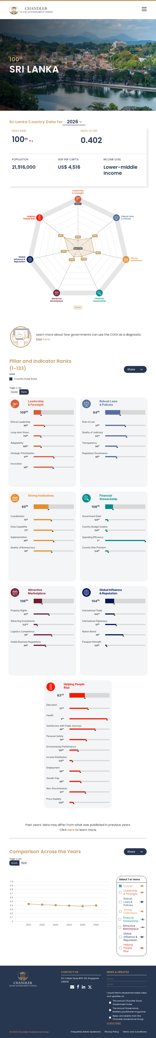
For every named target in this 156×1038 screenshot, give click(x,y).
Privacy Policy (112, 1031)
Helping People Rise (128, 948)
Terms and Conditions (135, 1031)
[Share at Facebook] (78, 987)
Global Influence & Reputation (130, 937)
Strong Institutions (130, 911)
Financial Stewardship (130, 919)
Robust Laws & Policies (128, 902)
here (46, 339)
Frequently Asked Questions (86, 1031)
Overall (127, 886)
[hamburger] (144, 9)
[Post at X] (90, 987)
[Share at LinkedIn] (83, 987)
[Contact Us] (72, 987)
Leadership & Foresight (130, 892)
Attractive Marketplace (130, 927)
